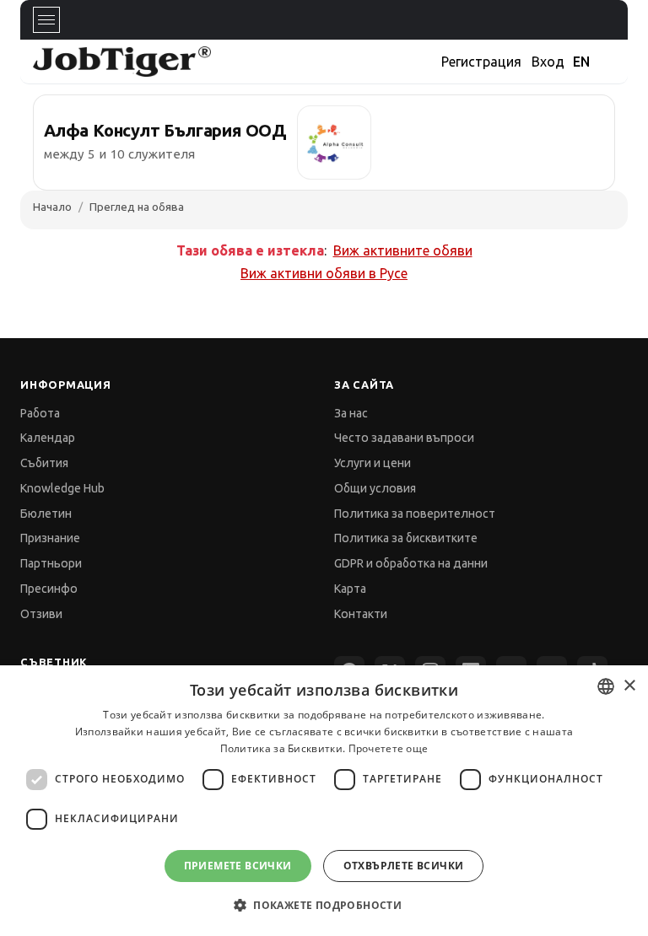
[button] (324, 905)
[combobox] (605, 686)
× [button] (629, 686)
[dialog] (324, 800)
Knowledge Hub (62, 488)
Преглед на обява (136, 206)
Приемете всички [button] (238, 865)
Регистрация (481, 61)
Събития (44, 463)
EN (581, 61)
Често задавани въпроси (404, 437)
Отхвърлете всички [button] (403, 865)
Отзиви (41, 614)
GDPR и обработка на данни (411, 563)
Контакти (360, 614)
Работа (40, 413)
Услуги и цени (372, 463)
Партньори (51, 563)
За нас (351, 413)
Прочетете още (388, 748)
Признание (50, 538)
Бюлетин (46, 513)
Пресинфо (49, 588)
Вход (548, 61)
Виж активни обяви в (324, 273)
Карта (350, 588)
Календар (47, 437)
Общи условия (375, 488)
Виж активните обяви (402, 250)
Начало (52, 206)
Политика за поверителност (414, 513)
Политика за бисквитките (406, 538)
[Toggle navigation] (46, 20)
